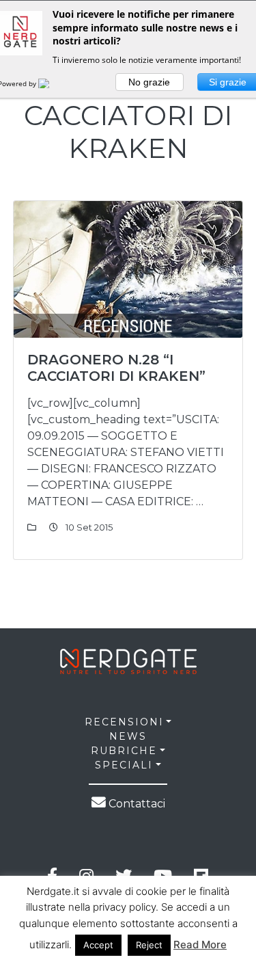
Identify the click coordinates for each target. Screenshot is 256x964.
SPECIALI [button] (124, 765)
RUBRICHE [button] (124, 751)
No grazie (149, 82)
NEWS (128, 736)
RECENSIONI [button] (124, 722)
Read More (200, 944)
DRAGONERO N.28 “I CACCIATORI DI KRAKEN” (116, 367)
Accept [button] (98, 944)
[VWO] (52, 83)
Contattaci (135, 803)
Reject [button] (149, 944)
